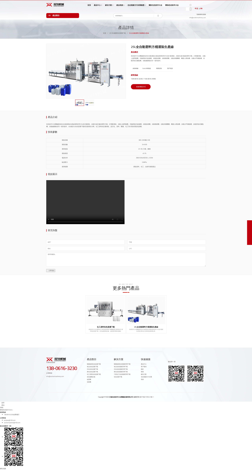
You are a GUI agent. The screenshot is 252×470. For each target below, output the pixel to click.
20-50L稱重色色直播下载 (117, 33)
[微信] (181, 385)
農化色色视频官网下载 (121, 371)
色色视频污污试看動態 (136, 5)
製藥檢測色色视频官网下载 (122, 364)
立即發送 (51, 270)
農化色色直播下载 (92, 371)
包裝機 (89, 382)
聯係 (142, 371)
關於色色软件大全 (155, 5)
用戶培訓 (170, 68)
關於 (142, 369)
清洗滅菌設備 (91, 377)
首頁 (89, 5)
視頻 (142, 379)
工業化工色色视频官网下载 (122, 374)
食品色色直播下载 (92, 366)
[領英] (177, 385)
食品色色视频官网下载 (121, 366)
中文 (196, 8)
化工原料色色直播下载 (106, 327)
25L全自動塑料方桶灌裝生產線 (146, 327)
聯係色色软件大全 (172, 5)
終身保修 (135, 68)
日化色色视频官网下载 (121, 369)
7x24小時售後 (146, 68)
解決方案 (108, 5)
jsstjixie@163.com (9, 420)
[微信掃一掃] (249, 222)
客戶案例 (143, 366)
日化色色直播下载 (92, 369)
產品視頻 (119, 5)
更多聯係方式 (141, 86)
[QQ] (168, 385)
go (190, 9)
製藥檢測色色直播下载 (94, 364)
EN (201, 8)
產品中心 (97, 5)
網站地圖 (3, 468)
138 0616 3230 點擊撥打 (11, 414)
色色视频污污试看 (146, 377)
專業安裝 (159, 68)
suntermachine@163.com (12, 422)
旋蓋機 (89, 379)
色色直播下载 (118, 377)
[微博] (173, 385)
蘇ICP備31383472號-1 (147, 397)
